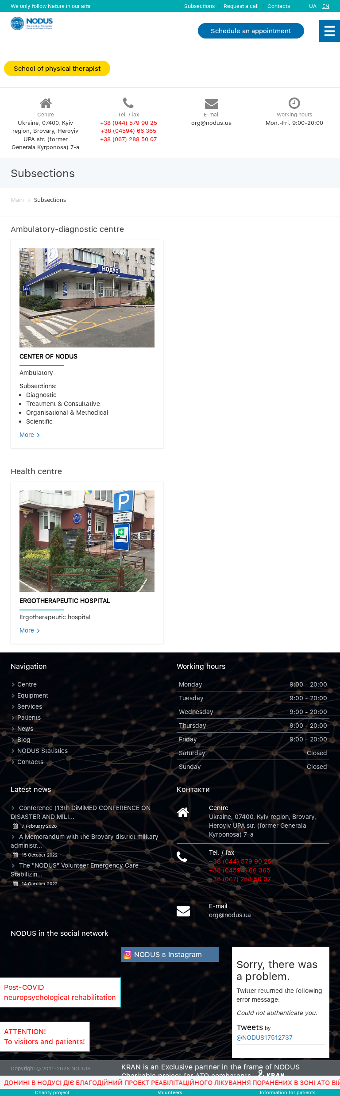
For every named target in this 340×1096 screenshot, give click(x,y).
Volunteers (170, 1092)
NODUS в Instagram (168, 954)
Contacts (278, 6)
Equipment (32, 695)
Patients (29, 717)
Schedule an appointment (251, 31)
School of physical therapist (57, 68)
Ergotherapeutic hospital (64, 600)
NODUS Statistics (42, 750)
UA (313, 6)
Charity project (52, 1092)
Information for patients (288, 1092)
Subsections (199, 6)
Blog (24, 739)
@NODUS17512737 (264, 1037)
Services (29, 706)
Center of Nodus (48, 356)
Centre (27, 684)
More (27, 434)
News (25, 728)
